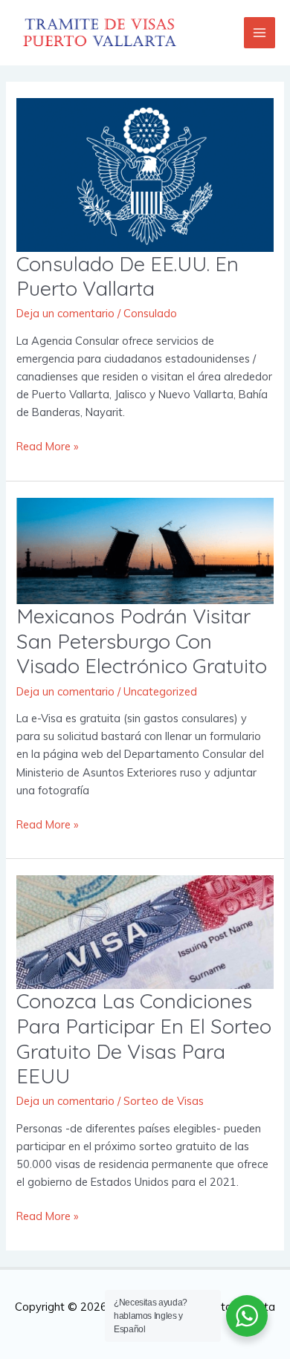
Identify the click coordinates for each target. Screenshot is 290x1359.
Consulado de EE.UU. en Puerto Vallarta (127, 276)
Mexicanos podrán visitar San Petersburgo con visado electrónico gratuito (141, 640)
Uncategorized (160, 691)
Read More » (47, 445)
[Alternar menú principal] (259, 32)
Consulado (150, 313)
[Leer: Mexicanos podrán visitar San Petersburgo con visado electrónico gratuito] (144, 549)
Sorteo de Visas (163, 1101)
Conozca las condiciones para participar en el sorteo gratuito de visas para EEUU (143, 1038)
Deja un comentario (65, 313)
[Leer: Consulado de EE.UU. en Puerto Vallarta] (144, 173)
